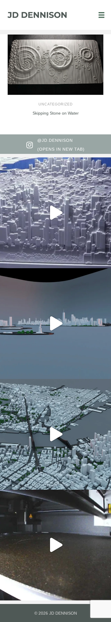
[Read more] (98, 57)
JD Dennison (63, 613)
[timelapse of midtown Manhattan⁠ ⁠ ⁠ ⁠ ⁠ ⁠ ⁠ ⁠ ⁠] (55, 545)
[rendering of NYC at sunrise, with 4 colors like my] (55, 434)
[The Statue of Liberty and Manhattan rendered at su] (55, 323)
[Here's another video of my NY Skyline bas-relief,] (55, 212)
